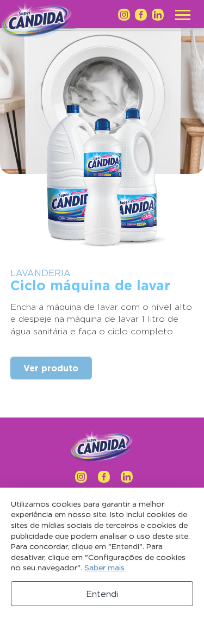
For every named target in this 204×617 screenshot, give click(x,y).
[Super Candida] (102, 446)
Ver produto (50, 368)
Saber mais (104, 567)
